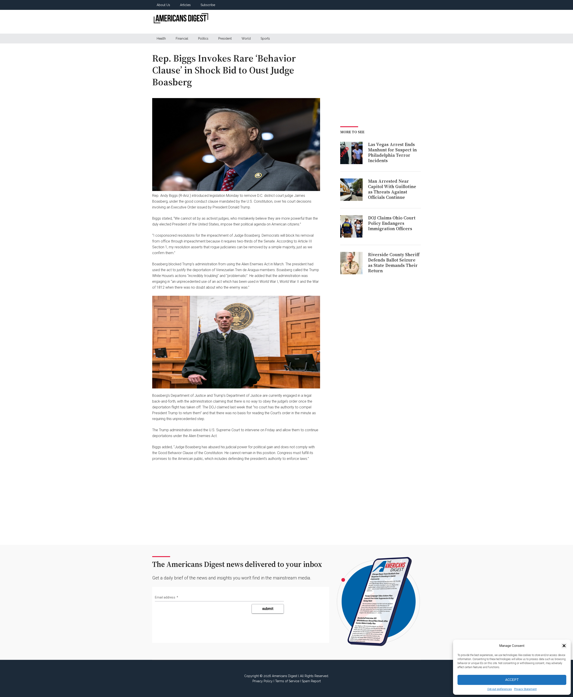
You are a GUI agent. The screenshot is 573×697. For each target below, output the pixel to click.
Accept (512, 680)
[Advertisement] (339, 22)
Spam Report (311, 681)
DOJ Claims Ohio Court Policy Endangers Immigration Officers (391, 223)
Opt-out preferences (499, 689)
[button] (564, 645)
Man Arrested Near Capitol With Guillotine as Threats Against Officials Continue (392, 189)
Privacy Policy (262, 681)
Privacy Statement (525, 689)
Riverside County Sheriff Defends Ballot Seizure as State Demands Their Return (393, 262)
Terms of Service (287, 681)
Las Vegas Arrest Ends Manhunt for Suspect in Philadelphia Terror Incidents (392, 152)
